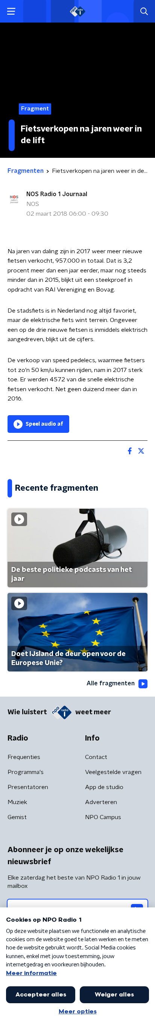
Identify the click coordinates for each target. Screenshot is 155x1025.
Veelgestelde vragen (113, 772)
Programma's (26, 772)
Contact (96, 757)
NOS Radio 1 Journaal (56, 194)
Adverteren (101, 802)
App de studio (104, 787)
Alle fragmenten (111, 683)
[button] (11, 11)
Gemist (17, 817)
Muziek (17, 802)
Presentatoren (28, 787)
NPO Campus (103, 817)
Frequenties (24, 757)
